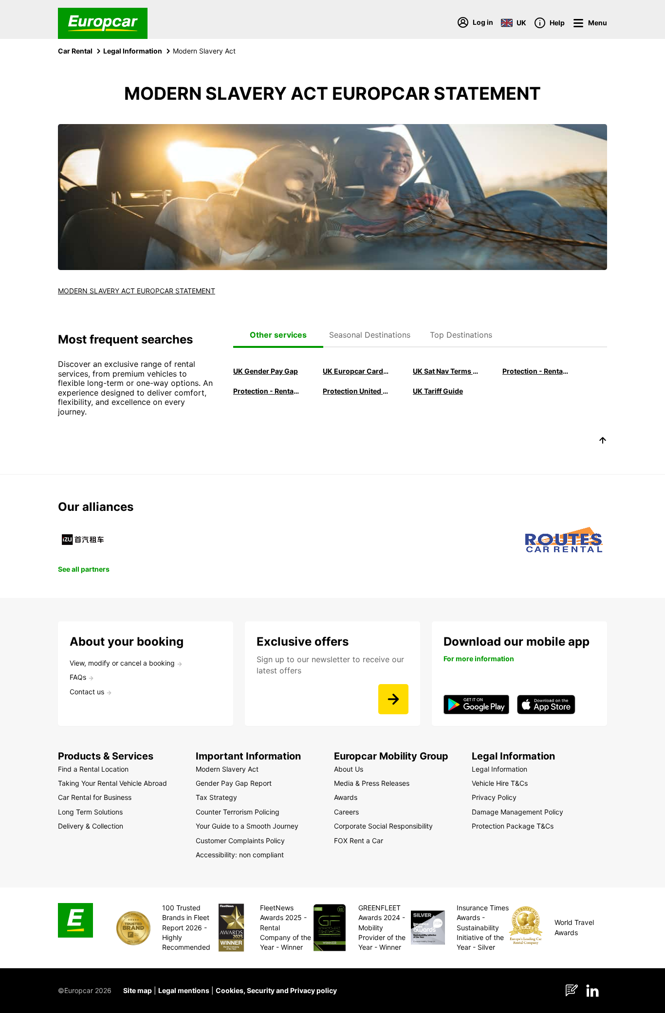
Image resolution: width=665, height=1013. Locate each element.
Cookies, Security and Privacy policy (276, 990)
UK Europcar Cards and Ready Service (356, 371)
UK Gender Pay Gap (265, 371)
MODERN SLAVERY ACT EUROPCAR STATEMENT (136, 291)
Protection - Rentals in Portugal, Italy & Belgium (536, 371)
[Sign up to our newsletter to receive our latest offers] (393, 699)
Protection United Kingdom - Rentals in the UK (356, 391)
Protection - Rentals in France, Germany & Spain (266, 391)
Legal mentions (183, 990)
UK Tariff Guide (438, 391)
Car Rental (75, 51)
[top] (602, 442)
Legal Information (132, 51)
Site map (137, 990)
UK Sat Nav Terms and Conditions (446, 371)
